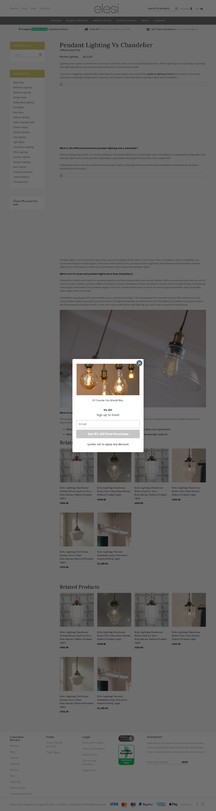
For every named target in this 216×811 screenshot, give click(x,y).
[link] (108, 379)
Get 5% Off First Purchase (108, 434)
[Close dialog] (139, 363)
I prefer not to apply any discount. (108, 444)
